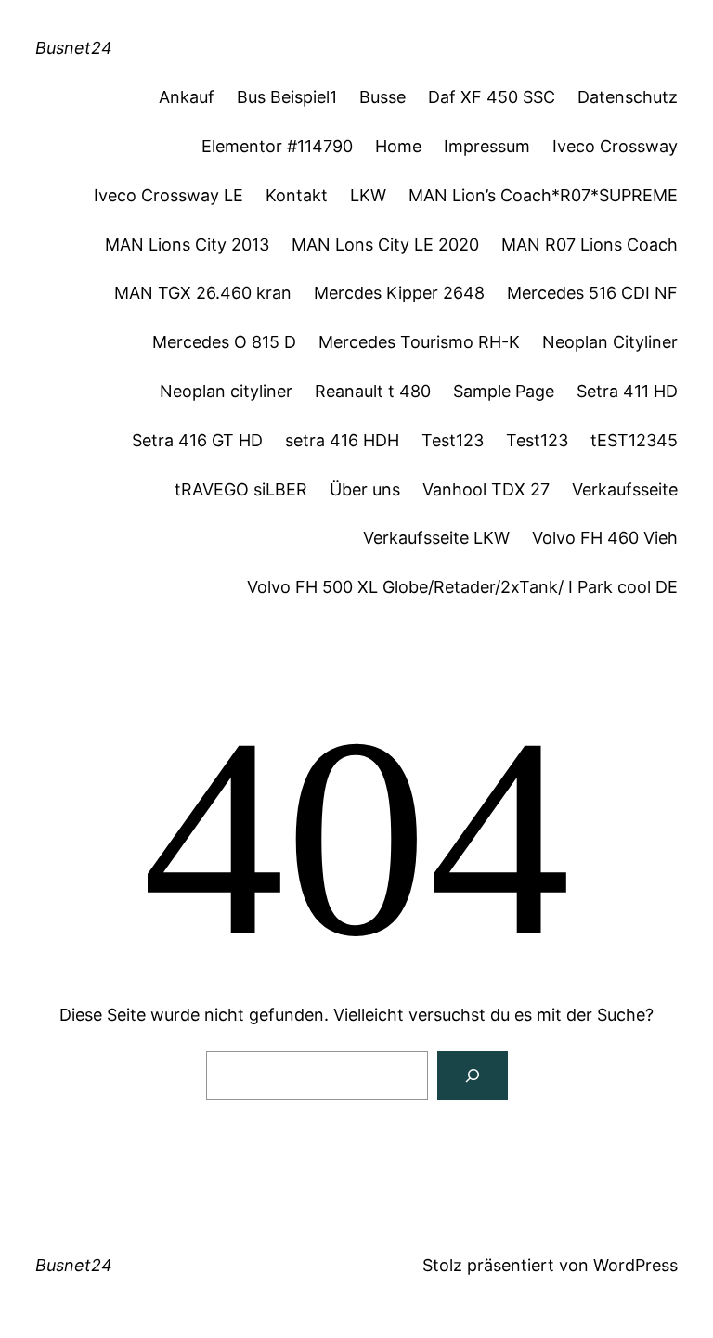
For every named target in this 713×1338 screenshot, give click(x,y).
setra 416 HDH (342, 440)
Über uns (365, 489)
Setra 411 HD (627, 391)
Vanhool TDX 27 (486, 489)
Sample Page (503, 391)
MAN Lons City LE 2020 (385, 244)
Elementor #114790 (277, 146)
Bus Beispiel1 (287, 97)
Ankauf (186, 97)
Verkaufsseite (625, 489)
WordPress (635, 1265)
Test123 (452, 440)
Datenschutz (627, 97)
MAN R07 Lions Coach (589, 244)
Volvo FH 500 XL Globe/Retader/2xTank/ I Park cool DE (462, 587)
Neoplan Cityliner (610, 342)
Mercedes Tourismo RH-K (419, 342)
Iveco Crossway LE (168, 195)
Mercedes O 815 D (224, 342)
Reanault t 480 (373, 391)
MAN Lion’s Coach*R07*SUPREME (543, 195)
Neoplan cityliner (226, 391)
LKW (368, 195)
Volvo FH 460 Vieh (605, 537)
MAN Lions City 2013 (187, 244)
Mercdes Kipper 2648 (399, 292)
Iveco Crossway (615, 146)
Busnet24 (73, 48)
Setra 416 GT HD (197, 440)
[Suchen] (472, 1075)
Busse (382, 97)
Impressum (487, 146)
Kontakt (297, 195)
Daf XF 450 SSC (491, 97)
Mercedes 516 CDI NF (592, 292)
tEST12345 (634, 440)
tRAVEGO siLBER (241, 489)
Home (398, 146)
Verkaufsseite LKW (436, 537)
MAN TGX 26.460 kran (203, 292)
